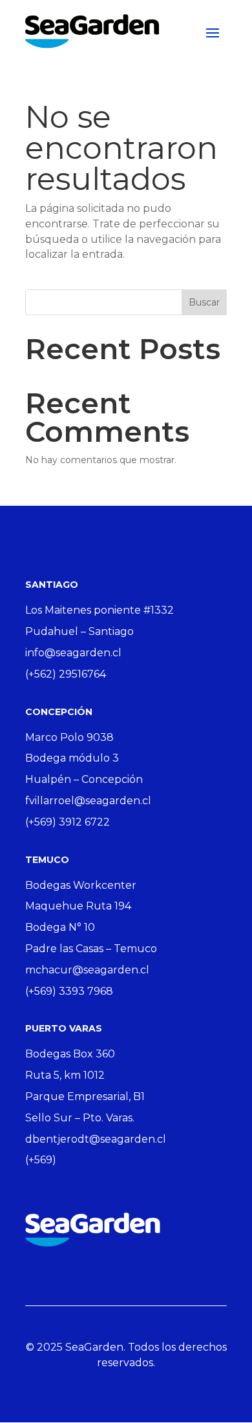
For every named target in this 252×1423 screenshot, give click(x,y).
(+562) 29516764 (65, 674)
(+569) (40, 1160)
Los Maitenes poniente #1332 (99, 610)
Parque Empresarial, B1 (85, 1096)
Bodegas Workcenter (80, 885)
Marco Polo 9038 (69, 737)
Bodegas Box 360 (70, 1054)
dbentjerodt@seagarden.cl (95, 1139)
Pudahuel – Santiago (79, 631)
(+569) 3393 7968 (69, 991)
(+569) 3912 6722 (67, 822)
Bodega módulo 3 (72, 758)
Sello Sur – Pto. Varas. (79, 1118)
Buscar (204, 302)
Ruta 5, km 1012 (65, 1075)
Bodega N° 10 (60, 927)
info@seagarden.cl (73, 653)
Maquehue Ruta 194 (78, 906)
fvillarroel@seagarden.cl (88, 801)
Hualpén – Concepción (84, 779)
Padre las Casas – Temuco (91, 948)
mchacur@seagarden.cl (87, 970)
